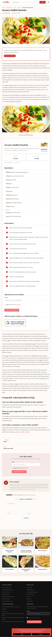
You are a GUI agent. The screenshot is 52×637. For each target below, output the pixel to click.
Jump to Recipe (10, 55)
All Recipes (29, 587)
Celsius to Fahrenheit (6, 587)
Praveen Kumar (6, 13)
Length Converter (5, 594)
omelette (37, 85)
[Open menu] (48, 2)
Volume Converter (6, 592)
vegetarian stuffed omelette (22, 432)
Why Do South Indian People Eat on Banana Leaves (13, 621)
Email (6, 297)
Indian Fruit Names (6, 598)
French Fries (4, 611)
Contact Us (29, 598)
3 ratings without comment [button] (28, 495)
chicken (39, 87)
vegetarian (43, 405)
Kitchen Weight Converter (7, 589)
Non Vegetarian (9, 7)
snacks (4, 97)
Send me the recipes (12, 310)
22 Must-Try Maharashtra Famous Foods (10, 606)
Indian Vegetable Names (7, 601)
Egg (15, 7)
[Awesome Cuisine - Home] (6, 2)
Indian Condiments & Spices (8, 596)
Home (3, 7)
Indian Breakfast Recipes (32, 592)
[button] (41, 149)
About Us (29, 596)
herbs (14, 418)
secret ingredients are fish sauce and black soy (27, 77)
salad (38, 97)
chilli (44, 89)
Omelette (19, 7)
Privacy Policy (17, 304)
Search (42, 2)
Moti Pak (4, 609)
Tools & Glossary (30, 594)
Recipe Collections (31, 589)
